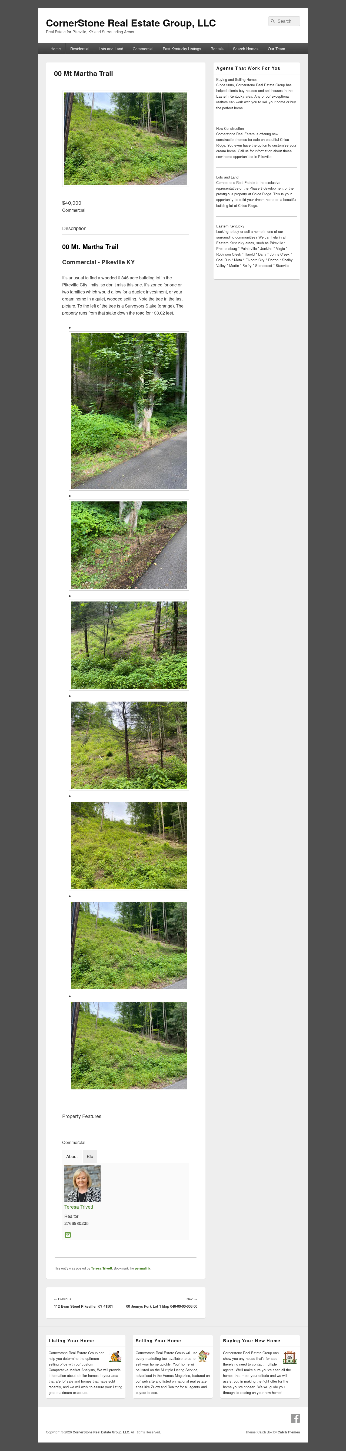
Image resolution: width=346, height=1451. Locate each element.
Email (67, 1235)
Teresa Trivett (78, 1206)
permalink (142, 1268)
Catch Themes (289, 1432)
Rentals (217, 48)
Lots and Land (111, 48)
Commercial (143, 48)
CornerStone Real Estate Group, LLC (131, 22)
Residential (79, 48)
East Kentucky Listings (182, 48)
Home (56, 48)
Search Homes (245, 48)
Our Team (276, 48)
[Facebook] (295, 1418)
